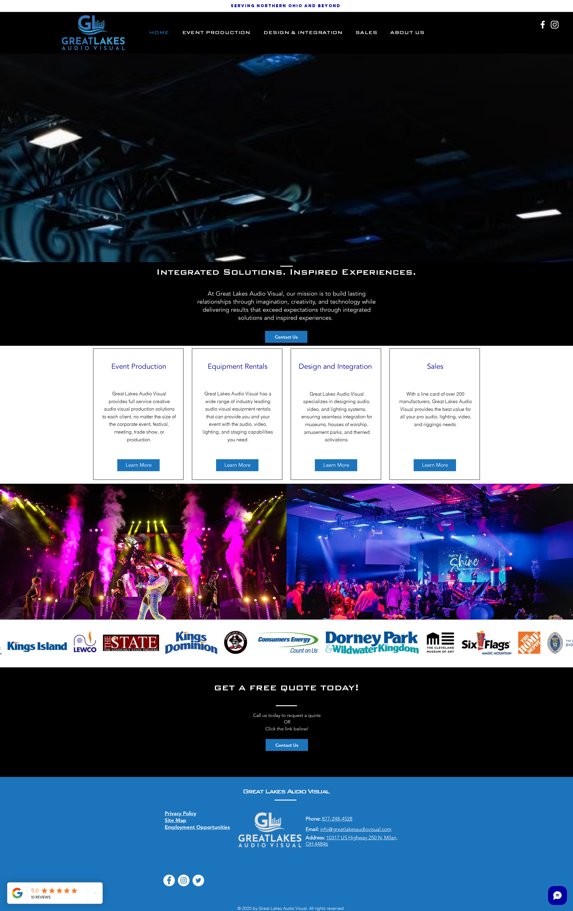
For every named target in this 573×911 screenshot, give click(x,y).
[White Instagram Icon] (554, 24)
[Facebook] (169, 880)
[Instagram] (184, 880)
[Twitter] (198, 880)
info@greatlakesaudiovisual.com (355, 829)
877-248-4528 (337, 819)
